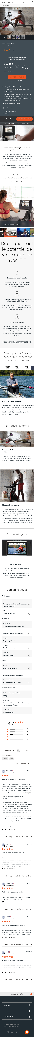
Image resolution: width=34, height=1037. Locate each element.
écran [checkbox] (11, 759)
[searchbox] (9, 750)
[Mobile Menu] (32, 2)
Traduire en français (9, 829)
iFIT (5, 123)
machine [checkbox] (5, 759)
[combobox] (24, 763)
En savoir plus (6, 113)
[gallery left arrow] (4, 37)
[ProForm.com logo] (6, 2)
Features (11, 123)
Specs (17, 123)
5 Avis (12, 50)
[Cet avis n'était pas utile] (30, 837)
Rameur (4, 5)
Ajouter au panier (17, 77)
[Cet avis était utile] (27, 837)
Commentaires (25, 123)
